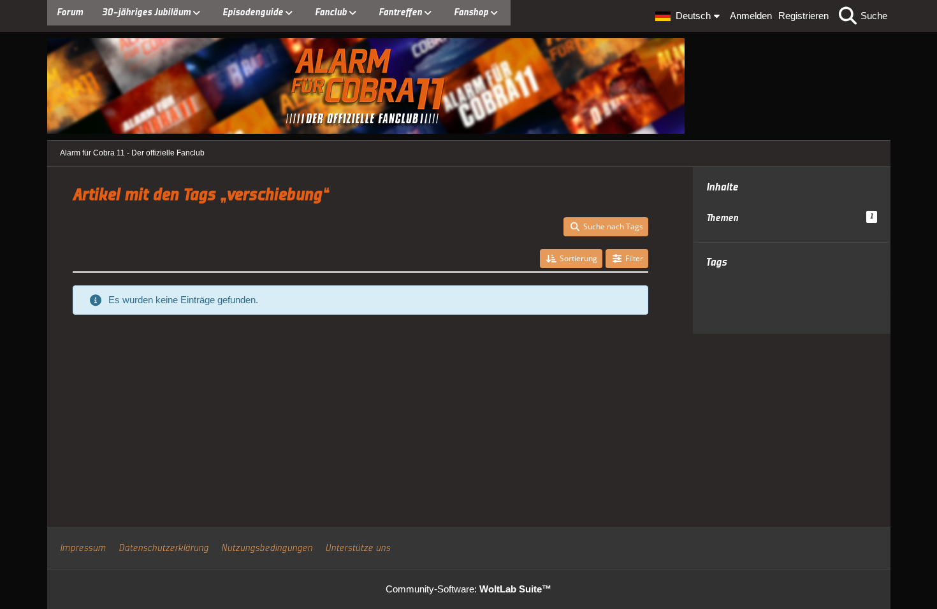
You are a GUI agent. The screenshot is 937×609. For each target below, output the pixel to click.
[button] (689, 16)
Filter (634, 258)
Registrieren (803, 15)
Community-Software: (468, 589)
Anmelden (751, 15)
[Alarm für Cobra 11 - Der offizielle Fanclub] (468, 86)
